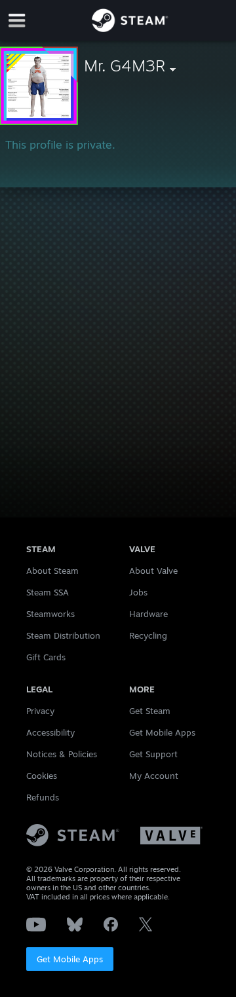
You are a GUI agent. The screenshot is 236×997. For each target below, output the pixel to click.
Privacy (40, 710)
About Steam (52, 570)
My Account (153, 775)
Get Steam (149, 710)
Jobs (138, 592)
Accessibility (50, 732)
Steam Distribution (63, 635)
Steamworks (50, 614)
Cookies (41, 775)
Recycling (148, 635)
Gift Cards (46, 657)
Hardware (148, 614)
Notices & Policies (61, 754)
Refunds (42, 797)
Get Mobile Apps (70, 959)
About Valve (153, 570)
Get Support (153, 754)
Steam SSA (47, 592)
